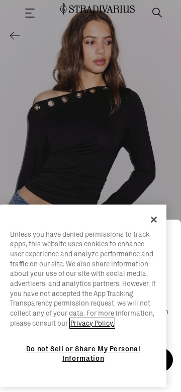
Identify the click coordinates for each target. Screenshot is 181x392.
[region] (83, 296)
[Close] (154, 220)
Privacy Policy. (92, 323)
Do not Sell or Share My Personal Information (83, 353)
